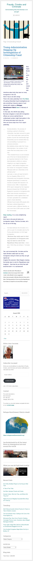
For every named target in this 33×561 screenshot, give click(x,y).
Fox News (26, 99)
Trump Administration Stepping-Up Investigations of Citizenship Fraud (15, 51)
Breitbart (5, 273)
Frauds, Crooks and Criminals (16, 5)
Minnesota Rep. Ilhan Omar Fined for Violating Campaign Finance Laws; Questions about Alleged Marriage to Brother (16, 520)
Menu (17, 15)
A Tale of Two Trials (8, 488)
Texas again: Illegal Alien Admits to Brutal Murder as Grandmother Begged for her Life (16, 525)
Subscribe (9, 381)
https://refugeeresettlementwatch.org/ (13, 435)
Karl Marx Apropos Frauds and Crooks (13, 491)
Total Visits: (6, 556)
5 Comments (14, 58)
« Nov (4, 338)
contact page (10, 405)
